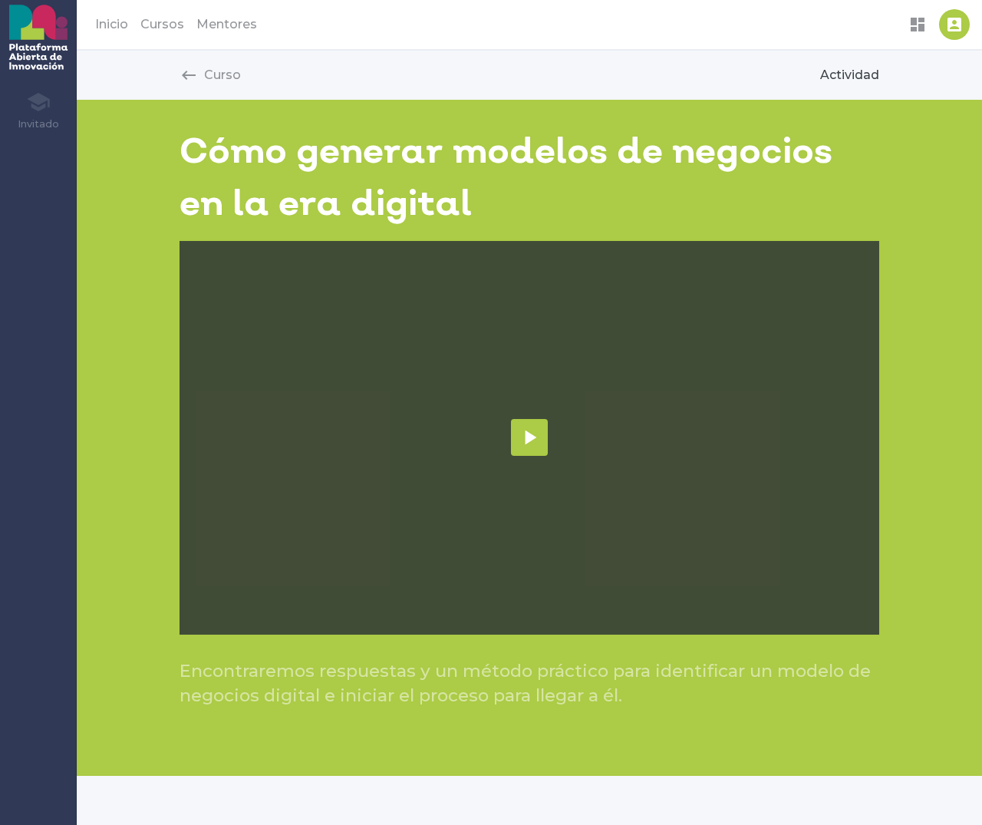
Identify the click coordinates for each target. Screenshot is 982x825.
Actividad (849, 75)
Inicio (111, 24)
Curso (210, 75)
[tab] (38, 109)
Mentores (226, 24)
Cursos (162, 24)
